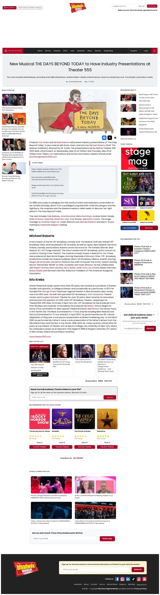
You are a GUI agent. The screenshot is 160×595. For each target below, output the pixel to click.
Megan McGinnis (37, 262)
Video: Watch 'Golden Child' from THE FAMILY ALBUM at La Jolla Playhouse (47, 170)
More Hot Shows (129, 228)
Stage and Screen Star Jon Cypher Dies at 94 (48, 186)
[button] (155, 51)
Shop (90, 51)
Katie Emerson (36, 219)
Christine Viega (48, 222)
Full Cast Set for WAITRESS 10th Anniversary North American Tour (45, 178)
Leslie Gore (81, 267)
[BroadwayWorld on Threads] (139, 579)
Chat (65, 51)
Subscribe (107, 538)
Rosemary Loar (61, 219)
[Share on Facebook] (104, 137)
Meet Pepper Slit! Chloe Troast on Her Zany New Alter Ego (148, 97)
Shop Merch (10, 8)
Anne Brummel (68, 216)
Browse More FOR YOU (99, 381)
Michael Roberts (62, 142)
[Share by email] (115, 137)
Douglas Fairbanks (50, 297)
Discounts (149, 228)
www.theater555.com (40, 336)
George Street (49, 291)
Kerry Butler (70, 267)
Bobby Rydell (35, 270)
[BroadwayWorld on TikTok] (133, 579)
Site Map (131, 584)
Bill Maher (89, 305)
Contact (94, 584)
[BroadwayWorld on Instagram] (122, 579)
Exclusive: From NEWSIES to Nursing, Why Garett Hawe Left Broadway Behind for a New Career (13, 150)
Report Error (142, 585)
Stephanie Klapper (49, 224)
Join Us (102, 584)
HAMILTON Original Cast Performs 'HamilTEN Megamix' (148, 121)
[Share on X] (110, 137)
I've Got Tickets (39, 447)
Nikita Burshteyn (84, 216)
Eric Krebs (44, 142)
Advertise (78, 584)
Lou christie (93, 267)
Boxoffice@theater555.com (43, 156)
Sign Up (138, 569)
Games (98, 51)
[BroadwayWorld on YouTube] (144, 579)
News (40, 51)
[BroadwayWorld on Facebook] (117, 579)
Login (146, 51)
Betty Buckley (56, 267)
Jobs (72, 51)
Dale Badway (53, 216)
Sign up (150, 328)
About (86, 584)
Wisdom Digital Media (108, 588)
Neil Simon (93, 308)
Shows (48, 51)
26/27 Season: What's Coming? (29, 8)
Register (133, 51)
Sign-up (141, 6)
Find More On (71, 458)
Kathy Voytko (93, 219)
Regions (122, 584)
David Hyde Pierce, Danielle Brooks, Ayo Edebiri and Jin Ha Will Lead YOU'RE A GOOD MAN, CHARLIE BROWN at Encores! (13, 125)
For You (39, 341)
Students (80, 51)
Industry (57, 51)
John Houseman (95, 294)
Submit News (112, 584)
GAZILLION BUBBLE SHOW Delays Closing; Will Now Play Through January (48, 194)
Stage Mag (108, 51)
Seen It (39, 443)
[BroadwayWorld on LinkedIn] (128, 579)
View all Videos (127, 139)
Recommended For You (130, 239)
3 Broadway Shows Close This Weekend (12, 103)
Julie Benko (55, 262)
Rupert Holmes (41, 267)
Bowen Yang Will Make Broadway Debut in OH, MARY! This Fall (11, 173)
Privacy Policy (140, 588)
